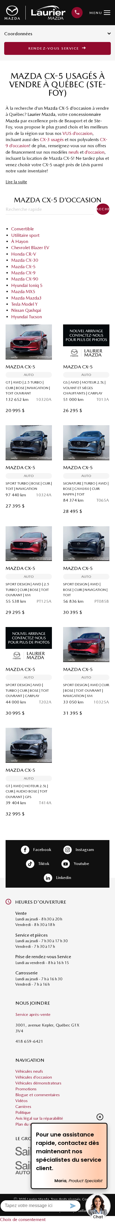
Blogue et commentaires (37, 1094)
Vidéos (21, 1100)
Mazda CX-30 (24, 260)
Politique (23, 1112)
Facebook (41, 849)
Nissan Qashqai (26, 310)
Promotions (26, 1088)
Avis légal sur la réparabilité (39, 1118)
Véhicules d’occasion (33, 1077)
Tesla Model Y (24, 304)
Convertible (22, 228)
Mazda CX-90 (24, 279)
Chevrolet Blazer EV (30, 247)
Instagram (84, 849)
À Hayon (19, 241)
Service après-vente (33, 1014)
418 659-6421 (29, 1041)
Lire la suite (16, 181)
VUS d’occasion (77, 133)
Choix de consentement (22, 1219)
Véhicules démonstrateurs (38, 1083)
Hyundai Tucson (26, 316)
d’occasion (94, 152)
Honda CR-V (23, 254)
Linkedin (63, 877)
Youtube (81, 863)
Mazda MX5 (23, 291)
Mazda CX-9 (23, 272)
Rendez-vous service (54, 48)
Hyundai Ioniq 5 (26, 285)
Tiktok (43, 863)
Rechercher (103, 209)
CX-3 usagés (52, 139)
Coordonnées (18, 33)
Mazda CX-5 (23, 266)
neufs (73, 152)
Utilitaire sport (25, 235)
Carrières (23, 1106)
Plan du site (25, 1124)
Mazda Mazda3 (26, 298)
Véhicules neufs (29, 1071)
